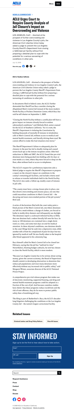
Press (15, 382)
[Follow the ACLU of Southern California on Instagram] (24, 400)
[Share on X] (27, 67)
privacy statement (17, 363)
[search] (59, 373)
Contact (16, 386)
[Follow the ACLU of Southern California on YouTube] (19, 400)
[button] (31, 66)
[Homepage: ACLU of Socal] (19, 4)
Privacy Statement (27, 408)
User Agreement (17, 408)
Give (58, 4)
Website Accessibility (38, 408)
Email (15, 348)
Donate (15, 394)
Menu (51, 4)
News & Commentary (22, 14)
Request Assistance (20, 379)
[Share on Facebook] (23, 67)
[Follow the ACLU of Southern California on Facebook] (14, 400)
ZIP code (16, 355)
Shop (15, 390)
